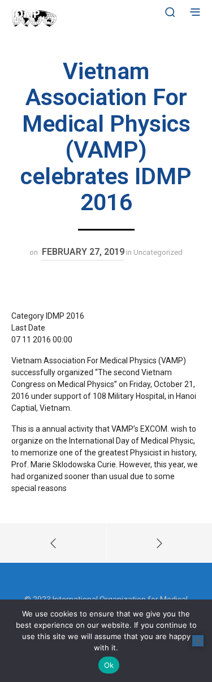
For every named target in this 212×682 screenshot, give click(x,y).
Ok (109, 665)
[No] (198, 640)
